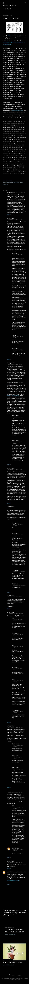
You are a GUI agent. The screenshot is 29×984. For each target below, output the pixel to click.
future (21, 182)
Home (4, 9)
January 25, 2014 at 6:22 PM (19, 571)
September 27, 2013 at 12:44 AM (17, 192)
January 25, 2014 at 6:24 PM (19, 585)
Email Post (9, 180)
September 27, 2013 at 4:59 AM (15, 364)
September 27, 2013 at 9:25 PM (15, 792)
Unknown (10, 872)
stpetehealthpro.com (13, 880)
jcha (8, 192)
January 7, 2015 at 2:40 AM (19, 872)
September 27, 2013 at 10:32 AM (15, 727)
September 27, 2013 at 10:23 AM (15, 613)
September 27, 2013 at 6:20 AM (15, 508)
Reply (9, 214)
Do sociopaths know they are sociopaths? (14, 930)
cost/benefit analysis (14, 182)
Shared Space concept (13, 395)
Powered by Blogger (16, 975)
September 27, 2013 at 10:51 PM (15, 862)
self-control (5, 184)
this (9, 35)
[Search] (25, 2)
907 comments (12, 934)
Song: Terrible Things (12, 962)
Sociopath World (9, 6)
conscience (10, 384)
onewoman (15, 848)
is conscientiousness (17, 110)
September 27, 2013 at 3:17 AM (15, 219)
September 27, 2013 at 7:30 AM (15, 596)
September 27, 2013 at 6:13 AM (15, 469)
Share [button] (4, 180)
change (7, 182)
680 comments (10, 965)
